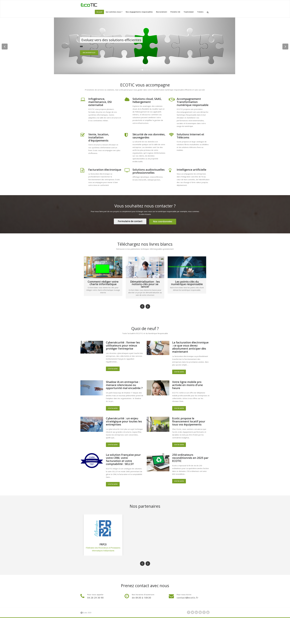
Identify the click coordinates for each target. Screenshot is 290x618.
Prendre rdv (175, 12)
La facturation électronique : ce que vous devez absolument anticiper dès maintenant (190, 346)
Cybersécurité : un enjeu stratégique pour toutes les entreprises (124, 421)
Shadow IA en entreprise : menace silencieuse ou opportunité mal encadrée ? (124, 385)
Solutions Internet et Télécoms (190, 135)
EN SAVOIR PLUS (89, 55)
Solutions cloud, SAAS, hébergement (147, 100)
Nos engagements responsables (139, 12)
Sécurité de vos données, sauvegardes (149, 135)
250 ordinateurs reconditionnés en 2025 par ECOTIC (190, 458)
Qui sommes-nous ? (114, 12)
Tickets (200, 12)
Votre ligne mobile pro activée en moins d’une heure (187, 385)
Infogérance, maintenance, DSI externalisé (100, 102)
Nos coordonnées (162, 221)
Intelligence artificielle (191, 169)
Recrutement (161, 12)
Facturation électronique (104, 169)
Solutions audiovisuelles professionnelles (149, 171)
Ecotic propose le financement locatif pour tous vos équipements (188, 421)
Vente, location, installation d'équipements (98, 137)
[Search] (208, 12)
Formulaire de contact (130, 221)
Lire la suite (113, 369)
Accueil (99, 12)
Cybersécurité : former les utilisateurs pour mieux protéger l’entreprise (123, 345)
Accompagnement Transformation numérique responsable (192, 102)
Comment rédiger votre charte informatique (187, 283)
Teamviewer (189, 12)
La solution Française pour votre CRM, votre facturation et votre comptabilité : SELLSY (123, 459)
